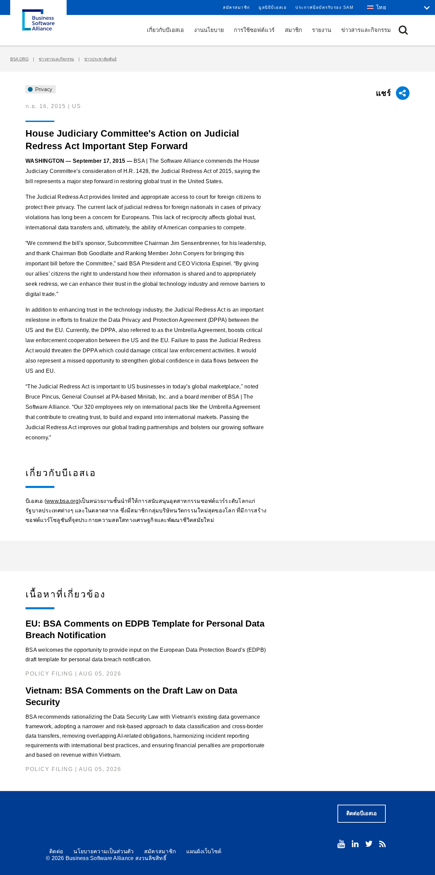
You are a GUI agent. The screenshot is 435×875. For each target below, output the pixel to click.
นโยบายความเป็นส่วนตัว (103, 851)
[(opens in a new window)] (341, 844)
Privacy (43, 89)
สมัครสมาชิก (236, 7)
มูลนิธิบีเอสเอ (272, 7)
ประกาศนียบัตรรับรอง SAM (324, 7)
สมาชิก (293, 30)
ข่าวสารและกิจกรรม (366, 30)
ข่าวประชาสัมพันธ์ (100, 59)
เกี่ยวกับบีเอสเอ (165, 30)
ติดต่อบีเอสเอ (361, 813)
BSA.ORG (19, 59)
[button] (403, 30)
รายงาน (321, 30)
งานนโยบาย (209, 30)
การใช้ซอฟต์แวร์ (254, 30)
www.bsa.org (62, 501)
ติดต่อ (56, 851)
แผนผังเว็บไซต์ (203, 851)
